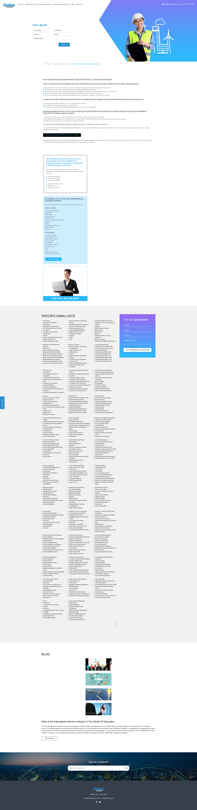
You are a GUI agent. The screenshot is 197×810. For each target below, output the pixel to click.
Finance (45, 425)
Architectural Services (75, 333)
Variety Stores (73, 603)
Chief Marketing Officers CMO (103, 357)
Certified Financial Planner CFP (104, 346)
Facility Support (99, 407)
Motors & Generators (101, 489)
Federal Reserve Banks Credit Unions (53, 421)
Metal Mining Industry (75, 491)
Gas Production (99, 431)
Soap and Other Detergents (102, 575)
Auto (70, 339)
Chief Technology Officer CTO (103, 361)
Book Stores (46, 348)
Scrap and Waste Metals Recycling (78, 570)
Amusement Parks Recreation (77, 326)
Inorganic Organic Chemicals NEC (104, 458)
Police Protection (48, 540)
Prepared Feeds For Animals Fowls (53, 550)
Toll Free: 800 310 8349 (65, 298)
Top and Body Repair (54, 178)
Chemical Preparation (101, 350)
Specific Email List (31, 4)
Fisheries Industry (48, 432)
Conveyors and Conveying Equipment (79, 385)
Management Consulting (50, 491)
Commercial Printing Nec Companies (53, 392)
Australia (71, 335)
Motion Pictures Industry (75, 508)
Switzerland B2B (73, 586)
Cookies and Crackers (75, 387)
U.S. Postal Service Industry (50, 604)
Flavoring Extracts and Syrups (51, 434)
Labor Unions (73, 469)
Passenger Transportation (76, 524)
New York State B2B (100, 506)
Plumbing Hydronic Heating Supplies (53, 539)
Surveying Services (74, 581)
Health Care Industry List (62, 4)
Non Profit (46, 520)
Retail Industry (47, 564)
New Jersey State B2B (101, 502)
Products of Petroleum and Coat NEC (79, 542)
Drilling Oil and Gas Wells (50, 401)
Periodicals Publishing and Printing (105, 515)
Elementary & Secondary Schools (78, 403)
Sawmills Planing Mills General (77, 564)
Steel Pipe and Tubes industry (51, 594)
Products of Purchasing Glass (77, 544)
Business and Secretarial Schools (52, 361)
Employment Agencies (75, 405)
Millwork (71, 496)
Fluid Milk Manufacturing (76, 421)
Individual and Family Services (103, 447)
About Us (21, 4)
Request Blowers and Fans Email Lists (61, 135)
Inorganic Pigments (48, 465)
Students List (46, 597)
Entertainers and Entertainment (77, 409)
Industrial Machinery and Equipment (105, 456)
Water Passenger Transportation (78, 610)
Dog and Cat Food (48, 399)
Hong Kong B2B (73, 454)
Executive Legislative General (103, 401)
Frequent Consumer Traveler (103, 419)
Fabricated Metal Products (102, 405)
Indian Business (99, 445)
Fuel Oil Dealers (99, 425)
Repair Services (52, 185)
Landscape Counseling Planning (78, 475)
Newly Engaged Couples (50, 513)
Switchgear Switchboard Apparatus (79, 584)
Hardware (72, 445)
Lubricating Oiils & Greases (102, 476)
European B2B (99, 396)
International (46, 471)
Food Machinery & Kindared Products (79, 425)
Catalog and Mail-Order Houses (78, 363)
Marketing (46, 496)
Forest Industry (73, 431)
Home (49, 64)
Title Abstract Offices (100, 582)
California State (73, 352)
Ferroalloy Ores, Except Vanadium (52, 423)
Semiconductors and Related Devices (79, 573)
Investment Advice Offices (50, 473)
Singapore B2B (99, 570)
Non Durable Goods (48, 518)
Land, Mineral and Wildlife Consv (78, 473)
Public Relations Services (76, 553)
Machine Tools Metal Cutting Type (104, 480)
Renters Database (48, 559)
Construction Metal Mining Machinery (79, 381)
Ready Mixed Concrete (101, 542)
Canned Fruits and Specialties (77, 359)
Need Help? (2, 402)
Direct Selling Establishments (103, 390)
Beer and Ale (98, 332)
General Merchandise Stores (51, 445)
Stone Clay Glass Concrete (50, 595)
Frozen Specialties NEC (101, 423)
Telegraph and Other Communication (79, 594)
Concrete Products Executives (77, 379)
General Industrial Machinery (51, 443)
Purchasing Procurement (102, 537)
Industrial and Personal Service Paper (105, 449)
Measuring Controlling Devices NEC (53, 500)
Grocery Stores (47, 456)
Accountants (46, 321)
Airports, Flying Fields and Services (53, 337)
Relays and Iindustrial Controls (103, 551)
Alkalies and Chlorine (49, 339)
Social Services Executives (50, 579)
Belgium (97, 333)
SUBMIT (63, 44)
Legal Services (73, 482)
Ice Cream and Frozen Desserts (104, 441)
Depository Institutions (101, 387)
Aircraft (45, 335)
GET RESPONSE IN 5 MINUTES (137, 350)
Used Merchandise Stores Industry (52, 614)
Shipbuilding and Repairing (103, 564)
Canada (71, 354)
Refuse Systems (99, 550)
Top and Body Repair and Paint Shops (105, 584)
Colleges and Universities (50, 383)
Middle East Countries (75, 495)
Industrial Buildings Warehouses (104, 451)
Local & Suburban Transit (102, 473)
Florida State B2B (74, 418)
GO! (126, 768)
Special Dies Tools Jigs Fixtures (52, 584)
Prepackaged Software (49, 548)
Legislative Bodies (100, 465)
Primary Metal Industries (75, 535)
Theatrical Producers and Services (104, 581)
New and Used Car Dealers (103, 500)
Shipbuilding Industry (54, 176)
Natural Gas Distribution (101, 495)
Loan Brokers (99, 471)
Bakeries (97, 326)
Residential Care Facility (50, 562)
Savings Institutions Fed (75, 561)
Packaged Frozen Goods (76, 515)
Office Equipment (48, 524)
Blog (72, 4)
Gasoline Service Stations (102, 436)
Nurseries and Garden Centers (51, 522)
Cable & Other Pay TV (75, 350)
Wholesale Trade (74, 612)
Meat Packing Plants (48, 502)
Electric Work (72, 396)
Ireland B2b (46, 475)
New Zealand (47, 511)
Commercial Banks (48, 385)
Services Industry (100, 561)
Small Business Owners (101, 573)
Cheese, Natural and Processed (104, 348)
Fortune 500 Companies (76, 432)
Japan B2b (46, 478)
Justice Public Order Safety (76, 467)
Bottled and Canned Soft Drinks (52, 352)
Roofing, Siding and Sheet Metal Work (53, 572)
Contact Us (79, 4)
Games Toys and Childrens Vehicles (105, 429)
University (46, 608)
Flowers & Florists (74, 419)
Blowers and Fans (100, 339)
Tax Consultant (73, 588)
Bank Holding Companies (102, 328)
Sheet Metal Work (100, 562)
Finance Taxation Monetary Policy (52, 427)
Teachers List (72, 590)
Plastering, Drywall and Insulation (52, 535)
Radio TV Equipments (101, 539)
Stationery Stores (48, 592)
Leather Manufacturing (75, 480)
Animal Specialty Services (76, 328)
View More (49, 738)
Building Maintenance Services (51, 359)
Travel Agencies (99, 592)
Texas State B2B (99, 579)
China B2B (46, 372)
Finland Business (48, 429)
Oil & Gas (45, 528)
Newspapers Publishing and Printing (53, 515)
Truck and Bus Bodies (101, 594)
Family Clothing (99, 409)
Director (45, 396)
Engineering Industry (75, 407)
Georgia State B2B (48, 449)
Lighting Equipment (100, 467)
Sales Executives (48, 575)
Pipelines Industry (100, 531)
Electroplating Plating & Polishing (78, 401)
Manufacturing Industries (50, 495)
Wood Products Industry (75, 617)
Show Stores (98, 568)
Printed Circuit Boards (75, 539)
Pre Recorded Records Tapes (51, 546)
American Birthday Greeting (50, 341)
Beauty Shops (99, 330)
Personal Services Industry (102, 518)
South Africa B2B (47, 581)
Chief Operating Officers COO (103, 359)
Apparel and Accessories (76, 332)
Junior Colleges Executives (76, 465)
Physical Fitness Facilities (102, 528)
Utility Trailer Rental (48, 616)
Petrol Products (99, 524)
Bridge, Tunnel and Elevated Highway (53, 357)
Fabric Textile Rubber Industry (103, 403)
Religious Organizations (50, 557)
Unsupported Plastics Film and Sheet (53, 610)
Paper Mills (72, 522)
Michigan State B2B (74, 493)
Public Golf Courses (74, 551)
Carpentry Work (73, 361)
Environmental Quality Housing (77, 410)
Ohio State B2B (47, 526)
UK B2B (45, 606)
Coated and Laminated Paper (51, 377)
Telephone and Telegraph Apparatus (79, 595)
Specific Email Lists (60, 64)
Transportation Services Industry (104, 590)
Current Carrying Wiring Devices (104, 372)
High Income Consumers (76, 451)
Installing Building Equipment (51, 467)
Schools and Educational (76, 566)
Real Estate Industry (100, 544)
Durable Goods (47, 410)
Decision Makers (99, 381)
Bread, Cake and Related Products (52, 354)
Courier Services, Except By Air (77, 390)
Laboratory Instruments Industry (78, 471)
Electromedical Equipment (76, 399)
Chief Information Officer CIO (103, 355)
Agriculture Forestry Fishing (50, 326)
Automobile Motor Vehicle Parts (104, 321)
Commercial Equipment (49, 387)
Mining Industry (73, 498)
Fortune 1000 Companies (76, 434)
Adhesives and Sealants (50, 322)
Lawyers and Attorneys (75, 478)
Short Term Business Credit (102, 566)
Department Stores (100, 385)
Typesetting (46, 603)
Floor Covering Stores (49, 436)
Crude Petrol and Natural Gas (103, 370)
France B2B (72, 436)
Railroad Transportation (101, 540)
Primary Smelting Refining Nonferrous (79, 537)
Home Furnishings (74, 453)
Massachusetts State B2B (50, 498)
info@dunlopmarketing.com (173, 4)
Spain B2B (46, 582)
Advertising (46, 324)
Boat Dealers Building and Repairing (105, 341)
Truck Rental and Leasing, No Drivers (105, 595)
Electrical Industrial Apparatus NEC (79, 398)
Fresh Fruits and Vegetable (102, 421)
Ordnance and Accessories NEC (78, 511)
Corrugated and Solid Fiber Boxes (78, 389)
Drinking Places (47, 403)
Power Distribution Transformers (52, 544)
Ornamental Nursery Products (77, 513)
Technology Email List (45, 4)
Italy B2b (45, 476)
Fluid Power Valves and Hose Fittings (79, 423)
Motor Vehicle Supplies (101, 487)
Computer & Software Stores (77, 377)
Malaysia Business (48, 487)
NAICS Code (94, 794)
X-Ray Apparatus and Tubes (77, 619)
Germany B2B (47, 451)
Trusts (44, 601)
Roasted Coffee (47, 566)
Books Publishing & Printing (51, 350)
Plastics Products (48, 537)
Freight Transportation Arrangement (105, 418)
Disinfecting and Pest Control (51, 398)
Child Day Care (47, 370)
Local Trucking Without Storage (104, 475)
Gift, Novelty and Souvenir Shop (52, 453)
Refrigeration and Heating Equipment (105, 548)
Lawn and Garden (74, 476)
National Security (100, 496)
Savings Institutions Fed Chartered (78, 562)
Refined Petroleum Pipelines (103, 546)
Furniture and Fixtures (101, 427)
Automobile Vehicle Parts (55, 184)
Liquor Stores (99, 469)
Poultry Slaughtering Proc (50, 542)
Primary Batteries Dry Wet (50, 551)
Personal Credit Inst (100, 517)
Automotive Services (54, 187)
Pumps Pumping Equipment (103, 535)
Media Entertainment (49, 504)
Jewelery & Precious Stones (51, 480)
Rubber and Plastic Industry (50, 573)
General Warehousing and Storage (53, 447)
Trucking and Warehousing (102, 597)
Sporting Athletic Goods (49, 590)
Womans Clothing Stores (76, 616)
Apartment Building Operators (77, 330)
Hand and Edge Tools (75, 443)
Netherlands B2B (100, 498)
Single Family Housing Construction (105, 572)
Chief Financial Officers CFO (103, 354)
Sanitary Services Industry (76, 557)
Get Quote (103, 794)
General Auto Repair (54, 180)
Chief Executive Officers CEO (103, 352)
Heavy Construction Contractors (78, 447)
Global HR (46, 454)
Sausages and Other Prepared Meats (79, 559)
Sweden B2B (72, 582)
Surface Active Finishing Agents (77, 579)
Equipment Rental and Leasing (77, 412)
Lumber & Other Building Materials (104, 478)
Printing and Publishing (75, 540)
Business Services (74, 344)
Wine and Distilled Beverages (77, 614)
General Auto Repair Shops (50, 440)
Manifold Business (48, 493)
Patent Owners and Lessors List (78, 526)
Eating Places (47, 412)
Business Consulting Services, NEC (53, 363)
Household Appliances (101, 440)
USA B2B (45, 612)
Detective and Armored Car (102, 389)
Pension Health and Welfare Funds (79, 530)
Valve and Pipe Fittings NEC (77, 601)
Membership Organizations (76, 487)
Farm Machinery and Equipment (104, 412)
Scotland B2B (73, 568)
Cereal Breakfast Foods (101, 344)
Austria (71, 337)
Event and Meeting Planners (103, 398)
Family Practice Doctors (101, 410)
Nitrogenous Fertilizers (49, 517)
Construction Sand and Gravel (77, 383)
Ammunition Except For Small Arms (79, 324)
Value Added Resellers (49, 617)
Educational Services (49, 414)
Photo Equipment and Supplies (103, 526)
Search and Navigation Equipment (78, 572)
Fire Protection (47, 431)
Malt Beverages (47, 489)
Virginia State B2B (74, 604)
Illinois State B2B (100, 443)
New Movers (98, 504)
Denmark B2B (99, 383)
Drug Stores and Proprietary (51, 405)
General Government (49, 441)
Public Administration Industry (77, 550)
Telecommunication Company (77, 592)
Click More (52, 259)
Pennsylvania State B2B (75, 528)
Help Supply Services (75, 449)
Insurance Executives (49, 469)
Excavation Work (99, 399)
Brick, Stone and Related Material (52, 355)
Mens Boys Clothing (74, 489)
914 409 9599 (189, 4)
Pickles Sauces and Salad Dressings (105, 530)
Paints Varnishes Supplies (76, 520)
